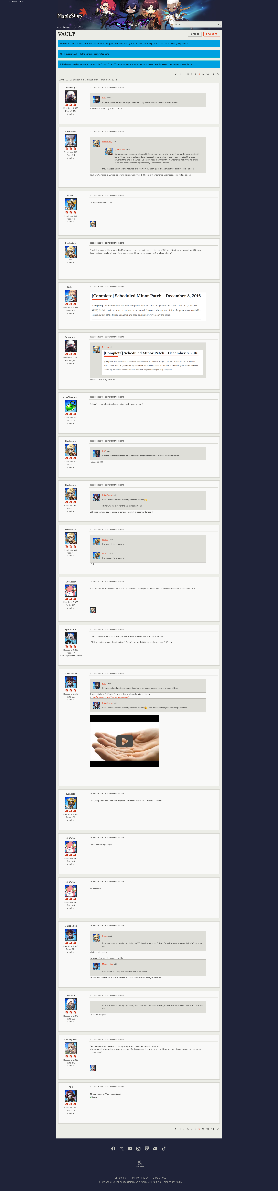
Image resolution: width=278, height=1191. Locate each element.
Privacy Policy (140, 1177)
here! (107, 53)
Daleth (70, 287)
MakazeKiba (71, 673)
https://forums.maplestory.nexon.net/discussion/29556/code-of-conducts (157, 64)
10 (207, 74)
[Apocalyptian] (71, 1048)
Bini (71, 1087)
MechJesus (70, 441)
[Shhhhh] (71, 104)
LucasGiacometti (70, 397)
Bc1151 (105, 347)
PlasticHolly (107, 141)
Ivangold (70, 793)
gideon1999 (120, 149)
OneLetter (70, 581)
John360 (70, 837)
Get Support (122, 1177)
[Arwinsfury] (71, 252)
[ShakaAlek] (71, 140)
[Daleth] (71, 296)
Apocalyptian (70, 1039)
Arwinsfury (70, 243)
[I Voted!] (75, 104)
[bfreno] (71, 204)
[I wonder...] (75, 148)
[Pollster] (71, 854)
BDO (104, 97)
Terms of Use (159, 1177)
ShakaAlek (70, 131)
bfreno (70, 195)
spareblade (70, 629)
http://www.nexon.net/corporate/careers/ (110, 696)
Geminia (70, 995)
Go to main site (14, 1)
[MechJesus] (93, 223)
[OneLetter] (71, 591)
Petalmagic (70, 87)
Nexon (105, 935)
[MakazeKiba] (71, 682)
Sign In (194, 34)
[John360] (71, 847)
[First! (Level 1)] (71, 457)
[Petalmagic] (71, 96)
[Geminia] (71, 1004)
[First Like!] (75, 457)
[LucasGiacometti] (71, 406)
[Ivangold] (71, 803)
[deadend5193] (93, 1067)
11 (212, 74)
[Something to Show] (67, 104)
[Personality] (75, 212)
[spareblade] (71, 638)
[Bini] (71, 1096)
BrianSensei (107, 495)
